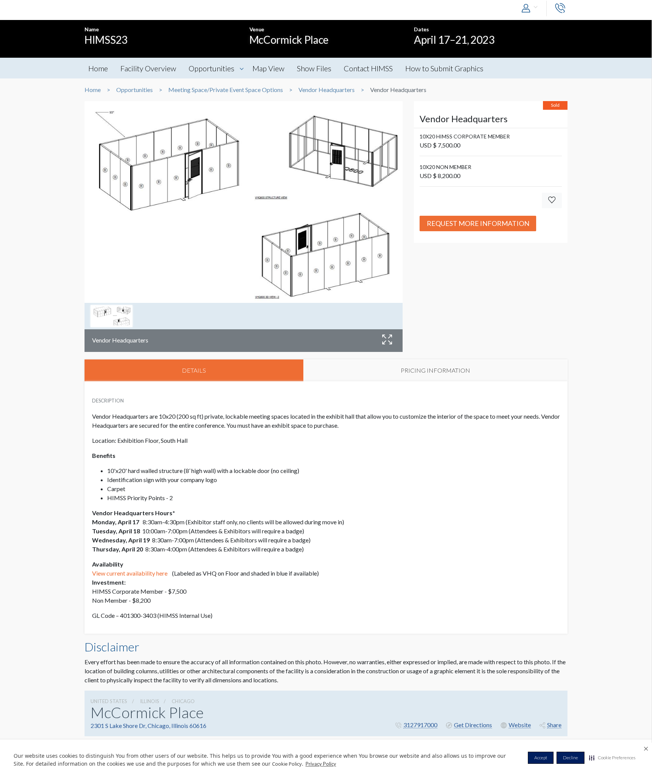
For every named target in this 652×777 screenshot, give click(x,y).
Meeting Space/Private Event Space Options (225, 90)
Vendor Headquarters (326, 90)
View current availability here (130, 573)
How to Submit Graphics (444, 68)
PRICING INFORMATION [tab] (435, 370)
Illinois (149, 701)
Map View (268, 68)
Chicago (183, 701)
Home (98, 68)
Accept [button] (540, 757)
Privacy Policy (321, 764)
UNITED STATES (109, 701)
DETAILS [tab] (194, 370)
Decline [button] (570, 757)
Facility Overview (148, 68)
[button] (612, 758)
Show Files (314, 68)
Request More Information (478, 223)
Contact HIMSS (368, 68)
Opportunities (211, 68)
